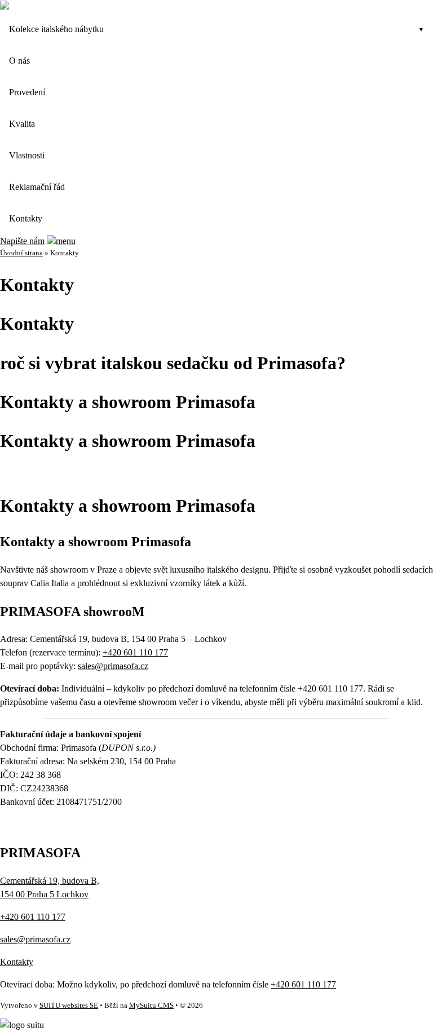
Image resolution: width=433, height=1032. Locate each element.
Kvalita (22, 124)
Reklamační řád (37, 187)
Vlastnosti (27, 155)
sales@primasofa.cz (113, 666)
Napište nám (22, 241)
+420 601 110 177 (135, 652)
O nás (19, 60)
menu (66, 241)
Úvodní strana (21, 253)
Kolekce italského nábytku (56, 29)
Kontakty (25, 218)
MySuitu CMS (151, 1005)
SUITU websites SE (68, 1005)
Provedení (27, 92)
